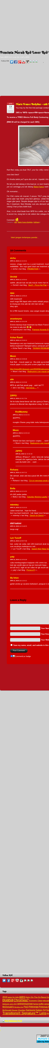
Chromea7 (21, 1000)
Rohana (14, 470)
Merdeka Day (18, 1007)
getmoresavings (25, 1003)
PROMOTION (32, 269)
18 (17, 219)
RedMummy (21, 412)
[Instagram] (27, 62)
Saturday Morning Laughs (37, 497)
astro (22, 996)
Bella (12, 488)
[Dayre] (37, 61)
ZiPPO (13, 395)
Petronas (34, 1006)
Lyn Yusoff (15, 538)
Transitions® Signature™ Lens (24, 1013)
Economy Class (35, 1001)
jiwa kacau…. (31, 388)
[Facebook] (15, 62)
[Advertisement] (24, 24)
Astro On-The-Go (33, 997)
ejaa (12, 293)
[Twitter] (11, 62)
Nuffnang (36, 222)
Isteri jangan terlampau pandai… (25, 237)
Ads (15, 222)
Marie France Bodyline (25, 222)
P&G (26, 1007)
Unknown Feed (15, 1021)
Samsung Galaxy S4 (36, 1010)
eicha (13, 258)
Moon (13, 356)
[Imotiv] (34, 61)
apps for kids (13, 997)
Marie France (39, 187)
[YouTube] (23, 62)
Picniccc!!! (31, 570)
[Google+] (19, 62)
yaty (12, 557)
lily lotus (14, 578)
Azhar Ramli (16, 337)
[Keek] (31, 61)
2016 (4, 997)
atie (12, 379)
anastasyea (16, 319)
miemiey (14, 505)
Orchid (13, 277)
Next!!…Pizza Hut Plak (37, 285)
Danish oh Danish (37, 515)
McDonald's (8, 1007)
